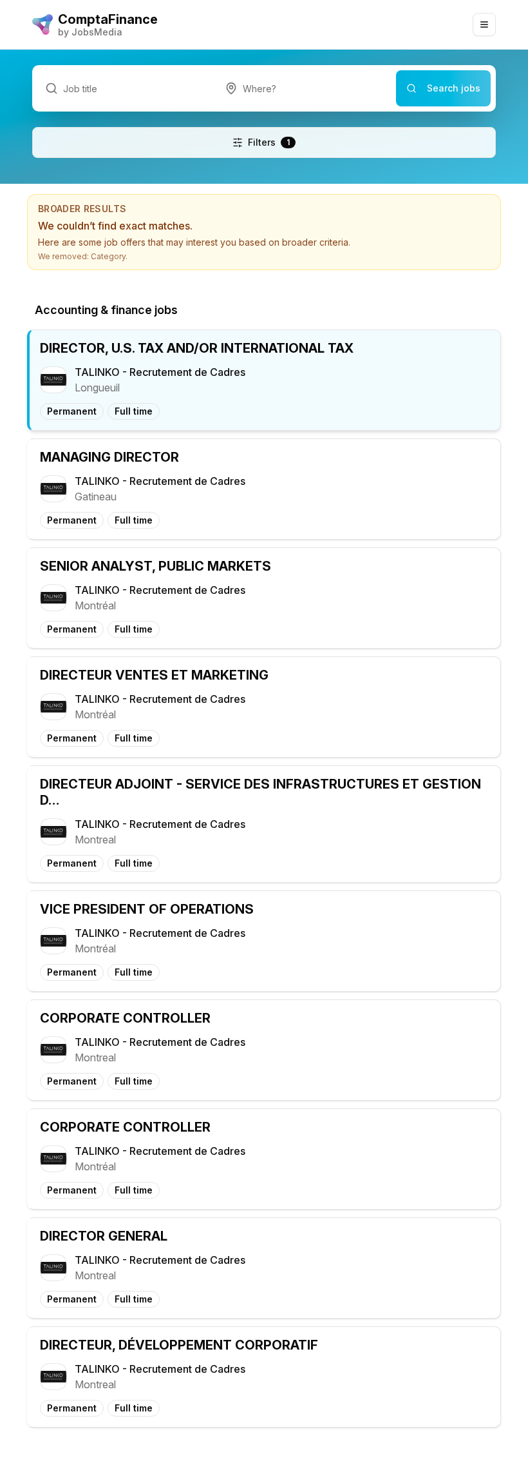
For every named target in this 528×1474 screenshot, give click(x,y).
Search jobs (453, 88)
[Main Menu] (484, 24)
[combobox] (304, 88)
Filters (269, 142)
